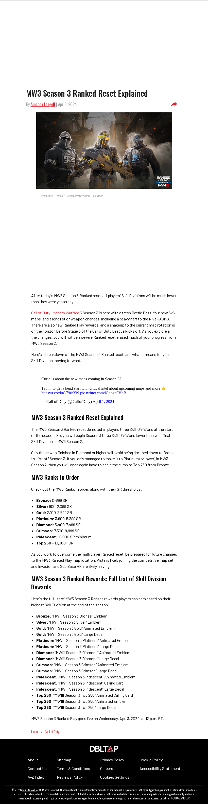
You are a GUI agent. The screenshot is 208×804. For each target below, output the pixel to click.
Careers (106, 768)
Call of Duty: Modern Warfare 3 (57, 312)
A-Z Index (36, 777)
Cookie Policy (151, 759)
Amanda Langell (43, 104)
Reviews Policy (70, 777)
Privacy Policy (112, 759)
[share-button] (174, 104)
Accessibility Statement (160, 768)
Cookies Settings (114, 777)
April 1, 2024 (103, 401)
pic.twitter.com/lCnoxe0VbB (103, 393)
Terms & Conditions (73, 768)
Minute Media (29, 790)
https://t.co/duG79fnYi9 (60, 393)
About (33, 759)
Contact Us (37, 768)
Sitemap (64, 759)
